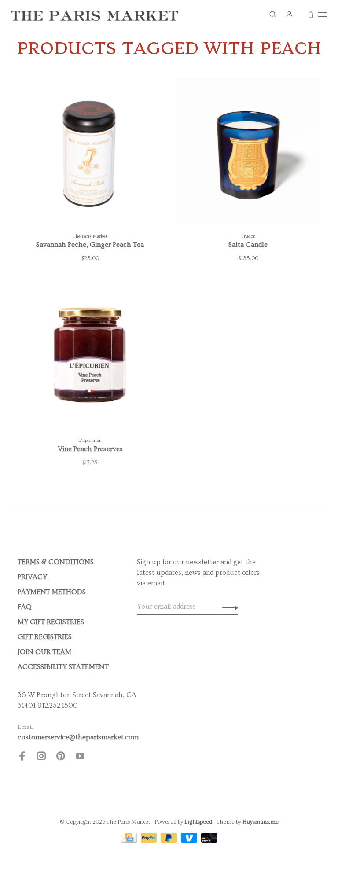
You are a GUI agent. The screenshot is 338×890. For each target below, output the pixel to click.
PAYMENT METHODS (52, 592)
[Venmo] (190, 841)
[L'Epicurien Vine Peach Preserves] (90, 356)
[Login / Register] (289, 14)
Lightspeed (198, 822)
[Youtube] (80, 757)
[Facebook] (22, 757)
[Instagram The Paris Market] (41, 757)
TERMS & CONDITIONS (56, 562)
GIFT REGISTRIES (45, 637)
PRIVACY (32, 577)
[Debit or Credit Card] (209, 841)
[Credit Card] (130, 841)
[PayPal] (150, 841)
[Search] (272, 14)
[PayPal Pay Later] (170, 841)
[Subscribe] (227, 606)
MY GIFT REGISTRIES (51, 622)
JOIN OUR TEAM (44, 652)
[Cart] (311, 14)
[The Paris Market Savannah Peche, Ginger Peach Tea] (90, 152)
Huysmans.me (260, 822)
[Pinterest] (60, 757)
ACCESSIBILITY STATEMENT (63, 667)
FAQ (25, 607)
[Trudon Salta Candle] (248, 152)
